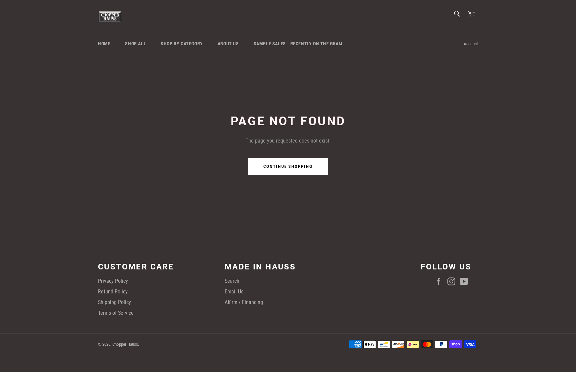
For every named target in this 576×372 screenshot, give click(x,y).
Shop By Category (182, 43)
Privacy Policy (113, 281)
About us (228, 43)
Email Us (234, 291)
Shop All (135, 43)
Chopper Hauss (125, 344)
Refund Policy (113, 291)
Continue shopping (288, 166)
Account (471, 43)
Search (232, 281)
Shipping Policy (114, 302)
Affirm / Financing (244, 302)
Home (104, 43)
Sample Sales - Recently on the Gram (298, 43)
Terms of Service (116, 313)
